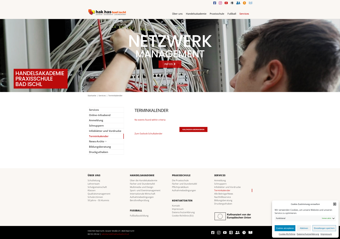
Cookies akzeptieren (285, 228)
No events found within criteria (150, 119)
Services (94, 110)
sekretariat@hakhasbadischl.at (115, 234)
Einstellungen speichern (324, 228)
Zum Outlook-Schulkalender (148, 133)
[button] (334, 204)
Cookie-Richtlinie (287, 234)
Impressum (326, 234)
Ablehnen (304, 228)
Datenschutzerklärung (308, 234)
